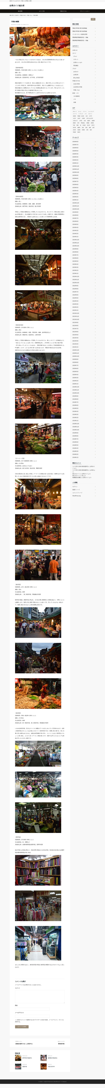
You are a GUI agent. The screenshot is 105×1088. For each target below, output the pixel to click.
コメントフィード (77, 492)
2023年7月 (75, 255)
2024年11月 (75, 206)
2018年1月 (75, 457)
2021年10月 (75, 319)
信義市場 (24, 1066)
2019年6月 (75, 405)
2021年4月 (75, 337)
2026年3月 (75, 157)
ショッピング (91, 111)
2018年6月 (75, 442)
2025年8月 (75, 178)
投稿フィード (76, 489)
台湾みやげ (75, 120)
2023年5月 (75, 261)
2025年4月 (75, 190)
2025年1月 (75, 200)
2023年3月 (75, 267)
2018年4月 (75, 448)
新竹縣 (74, 127)
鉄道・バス (75, 93)
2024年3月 (75, 230)
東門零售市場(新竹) (27, 1058)
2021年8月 (75, 325)
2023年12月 (75, 239)
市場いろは (20, 24)
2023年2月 (75, 270)
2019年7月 (75, 402)
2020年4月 (75, 374)
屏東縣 (92, 122)
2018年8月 (75, 436)
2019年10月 (75, 393)
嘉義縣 (93, 120)
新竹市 (93, 125)
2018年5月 (75, 445)
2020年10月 (75, 356)
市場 (74, 125)
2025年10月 (75, 172)
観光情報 (20, 11)
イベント (85, 111)
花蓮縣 (78, 129)
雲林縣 (74, 132)
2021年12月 (75, 313)
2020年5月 (75, 371)
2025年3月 (75, 193)
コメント (17, 988)
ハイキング (80, 113)
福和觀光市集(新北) (52, 1058)
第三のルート (76, 473)
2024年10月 (75, 209)
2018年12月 (75, 423)
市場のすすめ (63, 11)
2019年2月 (75, 417)
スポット (75, 59)
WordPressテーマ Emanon (60, 1081)
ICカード (75, 111)
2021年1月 (75, 347)
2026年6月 (75, 147)
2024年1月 (75, 236)
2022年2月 (75, 307)
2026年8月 (75, 141)
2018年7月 (75, 439)
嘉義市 (88, 120)
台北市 (74, 118)
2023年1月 (75, 273)
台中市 (90, 116)
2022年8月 (75, 288)
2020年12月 (75, 350)
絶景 (93, 127)
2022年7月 (75, 291)
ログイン (74, 486)
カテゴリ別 (41, 11)
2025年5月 (75, 187)
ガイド (74, 53)
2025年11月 (75, 169)
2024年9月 (75, 212)
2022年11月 (75, 279)
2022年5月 (75, 298)
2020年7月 (75, 365)
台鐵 (74, 102)
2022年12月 (75, 276)
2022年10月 (75, 282)
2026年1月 (75, 163)
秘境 (86, 127)
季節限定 (83, 122)
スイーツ (75, 113)
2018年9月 (75, 433)
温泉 (83, 127)
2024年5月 (75, 224)
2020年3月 (75, 377)
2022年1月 (75, 310)
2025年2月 (75, 196)
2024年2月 (75, 233)
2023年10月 (75, 245)
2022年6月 (75, 295)
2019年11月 (75, 390)
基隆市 (74, 122)
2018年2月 (75, 454)
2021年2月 (75, 344)
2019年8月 (75, 399)
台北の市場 (76, 84)
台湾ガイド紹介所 (16, 6)
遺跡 (91, 129)
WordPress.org (76, 495)
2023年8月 (75, 252)
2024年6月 (75, 221)
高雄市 (78, 132)
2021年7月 (75, 328)
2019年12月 (75, 387)
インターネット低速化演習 (79, 34)
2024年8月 (75, 215)
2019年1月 (75, 420)
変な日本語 (76, 77)
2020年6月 (75, 368)
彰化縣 (84, 125)
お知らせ (74, 50)
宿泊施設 (75, 65)
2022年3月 (75, 304)
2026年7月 (75, 144)
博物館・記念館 (80, 116)
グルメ (75, 56)
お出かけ (75, 71)
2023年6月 (75, 258)
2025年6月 (75, 184)
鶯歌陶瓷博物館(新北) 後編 (80, 37)
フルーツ (90, 113)
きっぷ (79, 111)
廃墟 (77, 125)
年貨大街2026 (51, 1066)
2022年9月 (75, 285)
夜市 (78, 122)
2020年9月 (75, 359)
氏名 (16, 1005)
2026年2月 (75, 160)
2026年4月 (75, 154)
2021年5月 (75, 334)
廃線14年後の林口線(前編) (79, 31)
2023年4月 (75, 264)
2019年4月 (75, 411)
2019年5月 (75, 408)
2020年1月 (75, 383)
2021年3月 (75, 341)
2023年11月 (75, 242)
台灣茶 (80, 120)
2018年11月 (75, 426)
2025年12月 (75, 166)
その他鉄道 (76, 96)
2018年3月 (75, 451)
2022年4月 (75, 301)
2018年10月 (75, 429)
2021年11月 (75, 316)
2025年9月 (75, 175)
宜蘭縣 (87, 122)
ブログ (74, 68)
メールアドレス (19, 1012)
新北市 (88, 125)
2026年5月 (75, 150)
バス (74, 99)
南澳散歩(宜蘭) (76, 477)
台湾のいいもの (77, 62)
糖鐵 (90, 127)
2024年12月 (75, 203)
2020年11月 (75, 353)
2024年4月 (75, 227)
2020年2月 (75, 380)
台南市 (78, 118)
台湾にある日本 (89, 118)
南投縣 (74, 116)
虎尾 (87, 129)
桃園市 (78, 127)
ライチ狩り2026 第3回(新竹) (80, 466)
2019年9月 (75, 396)
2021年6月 (75, 331)
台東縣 (83, 118)
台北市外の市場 (77, 87)
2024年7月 (75, 218)
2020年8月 (75, 362)
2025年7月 (75, 181)
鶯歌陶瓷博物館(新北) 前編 (80, 40)
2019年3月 (75, 414)
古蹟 (86, 116)
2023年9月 (75, 249)
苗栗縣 (83, 129)
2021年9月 (75, 322)
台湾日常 (75, 74)
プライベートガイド (85, 11)
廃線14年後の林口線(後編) (79, 28)
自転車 (74, 129)
